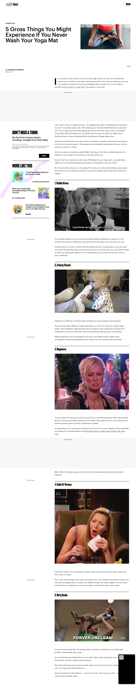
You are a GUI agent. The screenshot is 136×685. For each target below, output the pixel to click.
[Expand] (120, 656)
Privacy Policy (15, 148)
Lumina (128, 66)
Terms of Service (41, 147)
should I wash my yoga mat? (73, 87)
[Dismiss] (133, 656)
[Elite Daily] (12, 4)
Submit (44, 155)
